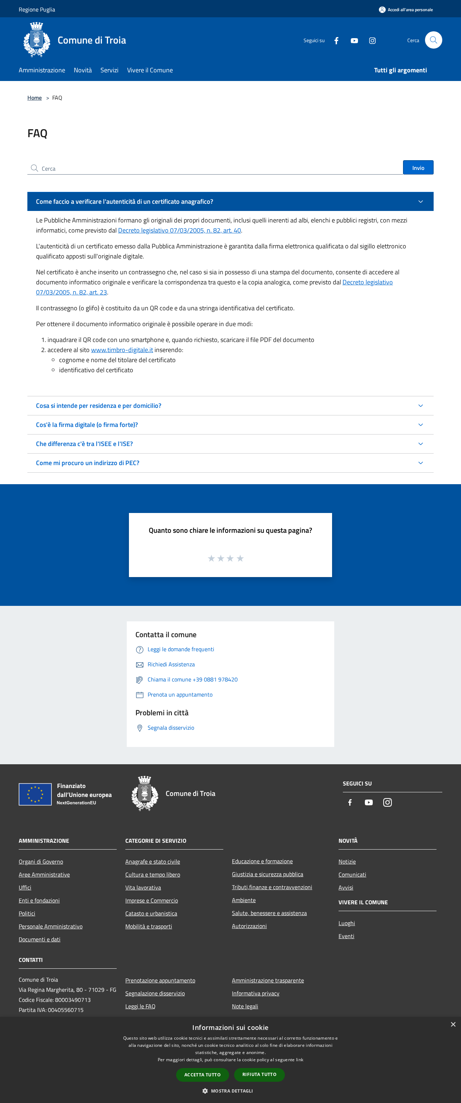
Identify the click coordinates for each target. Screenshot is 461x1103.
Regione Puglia (37, 9)
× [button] (453, 1024)
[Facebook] (333, 40)
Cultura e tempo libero (152, 874)
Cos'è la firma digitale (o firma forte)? (87, 424)
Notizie (347, 861)
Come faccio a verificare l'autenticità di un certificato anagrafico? (124, 201)
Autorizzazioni (249, 926)
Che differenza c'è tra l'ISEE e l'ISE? (84, 444)
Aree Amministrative (44, 874)
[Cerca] (433, 40)
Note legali (245, 1006)
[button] (230, 1090)
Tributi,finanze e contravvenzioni (272, 887)
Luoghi (347, 923)
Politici (27, 913)
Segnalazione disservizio (155, 993)
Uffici (25, 887)
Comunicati (352, 874)
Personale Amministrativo (50, 926)
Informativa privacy (255, 993)
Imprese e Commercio (151, 900)
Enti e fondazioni (39, 900)
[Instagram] (369, 40)
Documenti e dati (40, 939)
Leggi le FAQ (140, 1006)
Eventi (346, 936)
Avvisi (346, 887)
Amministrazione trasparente (268, 980)
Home (34, 97)
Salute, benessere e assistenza (269, 913)
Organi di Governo (41, 861)
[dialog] (230, 1060)
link (299, 1060)
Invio (418, 167)
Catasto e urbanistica (151, 913)
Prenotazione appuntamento (160, 980)
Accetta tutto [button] (202, 1075)
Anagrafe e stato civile (152, 861)
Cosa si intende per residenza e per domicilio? (98, 405)
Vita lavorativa (143, 887)
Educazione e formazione (262, 861)
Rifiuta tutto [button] (259, 1074)
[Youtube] (351, 40)
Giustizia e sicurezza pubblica (267, 874)
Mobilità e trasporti (148, 926)
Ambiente (244, 900)
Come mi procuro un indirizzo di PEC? (87, 463)
